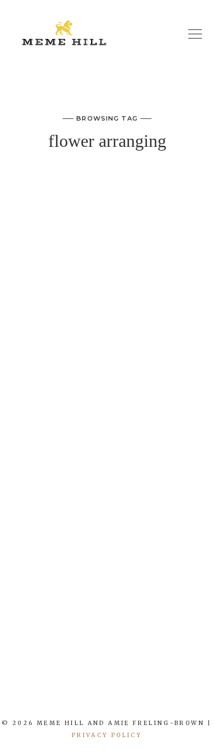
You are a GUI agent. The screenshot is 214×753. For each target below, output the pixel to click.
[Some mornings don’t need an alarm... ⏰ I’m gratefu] (45, 696)
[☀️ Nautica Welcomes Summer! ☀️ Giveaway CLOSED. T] (116, 696)
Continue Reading (107, 614)
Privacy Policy (107, 735)
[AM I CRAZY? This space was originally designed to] (187, 696)
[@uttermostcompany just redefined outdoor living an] (152, 696)
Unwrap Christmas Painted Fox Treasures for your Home (107, 203)
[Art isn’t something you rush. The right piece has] (9, 696)
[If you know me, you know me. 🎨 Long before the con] (80, 696)
